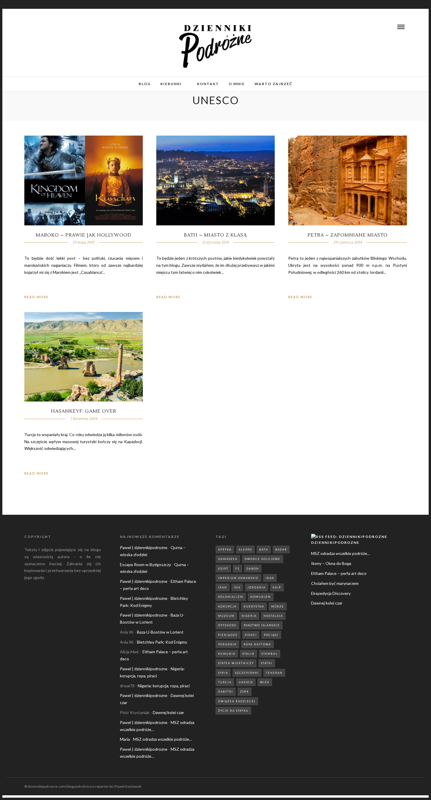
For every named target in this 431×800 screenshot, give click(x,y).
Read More (36, 297)
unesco (246, 682)
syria (223, 672)
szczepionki (247, 672)
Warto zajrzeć (273, 84)
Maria (125, 739)
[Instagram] (36, 26)
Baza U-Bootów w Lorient (160, 631)
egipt (223, 568)
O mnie (237, 84)
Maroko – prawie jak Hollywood (83, 235)
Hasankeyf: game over (83, 411)
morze (277, 606)
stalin (248, 653)
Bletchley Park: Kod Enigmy (162, 641)
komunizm (260, 596)
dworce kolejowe (263, 559)
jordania (256, 587)
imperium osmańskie (238, 578)
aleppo (245, 549)
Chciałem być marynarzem (335, 583)
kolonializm (230, 596)
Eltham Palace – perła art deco (338, 573)
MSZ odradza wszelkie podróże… (162, 739)
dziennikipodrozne (335, 542)
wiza (264, 682)
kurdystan (254, 606)
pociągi (271, 635)
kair (277, 587)
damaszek (227, 559)
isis (237, 587)
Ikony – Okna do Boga (331, 563)
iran (222, 587)
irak (270, 578)
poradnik (227, 644)
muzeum (226, 615)
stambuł (270, 653)
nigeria (249, 615)
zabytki (225, 691)
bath (263, 549)
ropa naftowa (257, 644)
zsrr (244, 691)
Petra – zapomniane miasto (348, 235)
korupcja (227, 606)
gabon (253, 568)
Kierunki (171, 84)
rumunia (226, 653)
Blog (145, 84)
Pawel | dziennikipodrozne (143, 547)
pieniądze (228, 635)
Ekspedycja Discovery (331, 593)
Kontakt (208, 84)
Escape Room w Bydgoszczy (145, 564)
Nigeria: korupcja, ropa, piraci (164, 685)
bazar (281, 549)
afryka (225, 549)
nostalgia (273, 615)
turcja (225, 682)
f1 (237, 568)
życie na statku (233, 710)
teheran (274, 672)
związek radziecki (236, 701)
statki (266, 663)
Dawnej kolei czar (168, 712)
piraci (251, 635)
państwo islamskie (262, 625)
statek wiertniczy (236, 663)
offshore (227, 625)
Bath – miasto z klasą (215, 235)
